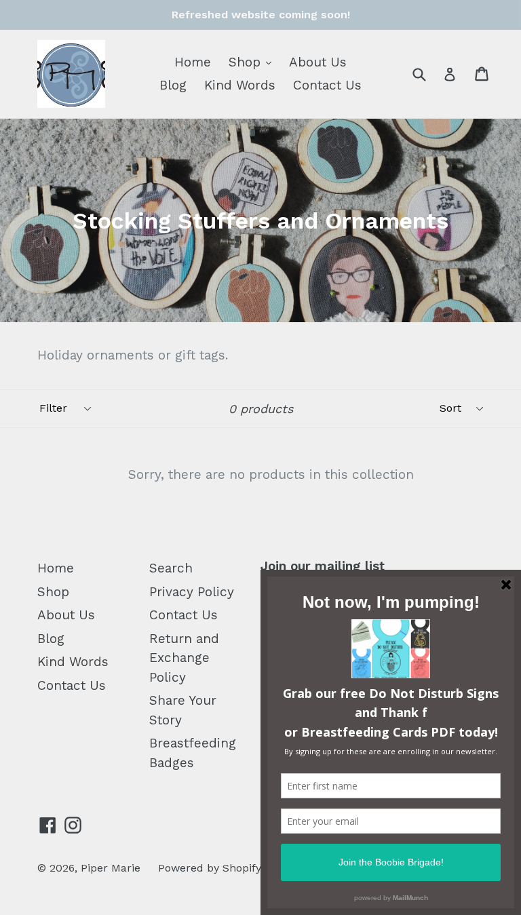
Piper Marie (110, 867)
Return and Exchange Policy (184, 658)
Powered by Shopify (209, 867)
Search (171, 568)
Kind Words (239, 85)
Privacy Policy (191, 592)
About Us (318, 62)
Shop (253, 62)
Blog (173, 85)
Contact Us (327, 85)
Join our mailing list (322, 566)
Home (192, 62)
